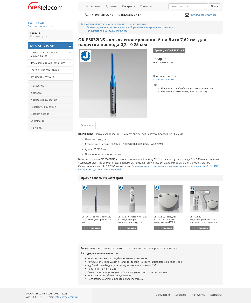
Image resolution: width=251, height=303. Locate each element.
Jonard (174, 76)
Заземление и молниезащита (47, 63)
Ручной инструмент (42, 77)
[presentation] (87, 210)
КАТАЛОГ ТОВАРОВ (42, 45)
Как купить (128, 6)
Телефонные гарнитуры (44, 70)
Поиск (214, 6)
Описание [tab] (87, 125)
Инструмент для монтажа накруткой (99, 169)
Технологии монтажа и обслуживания (43, 54)
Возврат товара (40, 113)
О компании (93, 6)
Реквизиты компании (43, 106)
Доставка (111, 6)
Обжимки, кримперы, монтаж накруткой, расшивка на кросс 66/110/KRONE (176, 166)
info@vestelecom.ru (203, 15)
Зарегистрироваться (40, 26)
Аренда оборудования (44, 99)
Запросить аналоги (163, 79)
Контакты (146, 6)
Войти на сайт (36, 22)
